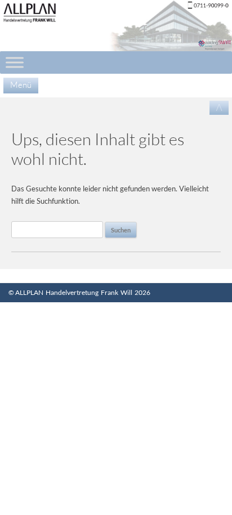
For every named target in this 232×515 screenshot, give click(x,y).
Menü (21, 84)
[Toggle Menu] (15, 62)
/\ (219, 107)
